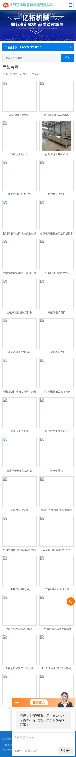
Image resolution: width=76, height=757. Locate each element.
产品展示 (34, 74)
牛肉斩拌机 (56, 470)
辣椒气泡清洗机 (19, 510)
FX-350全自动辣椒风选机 (56, 668)
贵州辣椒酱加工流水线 (56, 114)
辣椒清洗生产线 (19, 154)
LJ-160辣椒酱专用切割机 (56, 549)
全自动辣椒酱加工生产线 (19, 668)
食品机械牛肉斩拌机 (19, 352)
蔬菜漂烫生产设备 (19, 114)
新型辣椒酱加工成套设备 (57, 391)
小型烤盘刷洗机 (56, 352)
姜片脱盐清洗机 (56, 194)
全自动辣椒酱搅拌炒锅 (56, 273)
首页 (22, 74)
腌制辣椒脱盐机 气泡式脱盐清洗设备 (19, 234)
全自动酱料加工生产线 (19, 470)
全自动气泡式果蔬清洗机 (19, 628)
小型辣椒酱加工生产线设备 (56, 628)
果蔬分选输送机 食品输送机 (56, 510)
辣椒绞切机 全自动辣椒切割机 (19, 391)
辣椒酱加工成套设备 (56, 431)
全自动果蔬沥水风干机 (56, 589)
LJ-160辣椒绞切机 (19, 589)
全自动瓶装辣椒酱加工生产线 (19, 549)
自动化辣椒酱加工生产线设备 (56, 233)
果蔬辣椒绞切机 (56, 312)
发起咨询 (65, 750)
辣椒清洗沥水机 (19, 431)
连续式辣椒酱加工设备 (19, 312)
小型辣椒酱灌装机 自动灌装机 (19, 273)
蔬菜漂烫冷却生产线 (19, 194)
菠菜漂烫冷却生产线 (56, 154)
